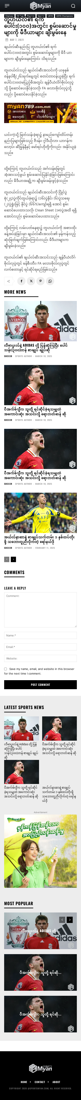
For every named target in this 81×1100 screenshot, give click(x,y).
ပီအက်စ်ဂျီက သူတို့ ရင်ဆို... (40, 972)
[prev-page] (6, 559)
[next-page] (13, 559)
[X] (31, 281)
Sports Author (23, 356)
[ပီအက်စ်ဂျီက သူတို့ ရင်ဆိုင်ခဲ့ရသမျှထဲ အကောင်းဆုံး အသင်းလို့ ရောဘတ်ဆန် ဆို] (40, 385)
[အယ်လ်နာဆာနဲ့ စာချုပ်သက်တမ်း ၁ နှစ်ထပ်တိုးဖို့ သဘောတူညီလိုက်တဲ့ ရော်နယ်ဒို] (40, 513)
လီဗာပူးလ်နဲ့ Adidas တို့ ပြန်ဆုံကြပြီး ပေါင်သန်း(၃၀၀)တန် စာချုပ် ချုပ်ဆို (36, 347)
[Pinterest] (40, 281)
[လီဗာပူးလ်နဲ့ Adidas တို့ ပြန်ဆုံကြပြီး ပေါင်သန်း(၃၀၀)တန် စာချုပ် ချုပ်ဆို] (40, 321)
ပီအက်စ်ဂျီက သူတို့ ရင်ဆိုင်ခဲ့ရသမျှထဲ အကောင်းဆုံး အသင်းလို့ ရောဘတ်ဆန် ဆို (35, 411)
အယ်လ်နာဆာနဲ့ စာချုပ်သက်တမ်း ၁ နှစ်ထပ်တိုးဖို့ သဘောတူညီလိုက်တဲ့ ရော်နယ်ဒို (39, 539)
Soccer (8, 356)
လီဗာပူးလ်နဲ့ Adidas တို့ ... (40, 930)
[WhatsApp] (50, 281)
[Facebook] (21, 281)
